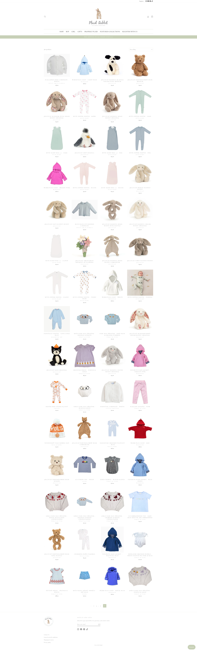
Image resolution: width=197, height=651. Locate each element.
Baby (62, 32)
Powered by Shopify (98, 645)
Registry (141, 1)
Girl (73, 32)
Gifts (80, 32)
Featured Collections (110, 32)
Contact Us (46, 634)
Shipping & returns (49, 640)
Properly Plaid (91, 32)
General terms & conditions (51, 637)
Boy (67, 32)
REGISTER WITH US (129, 32)
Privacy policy (47, 642)
